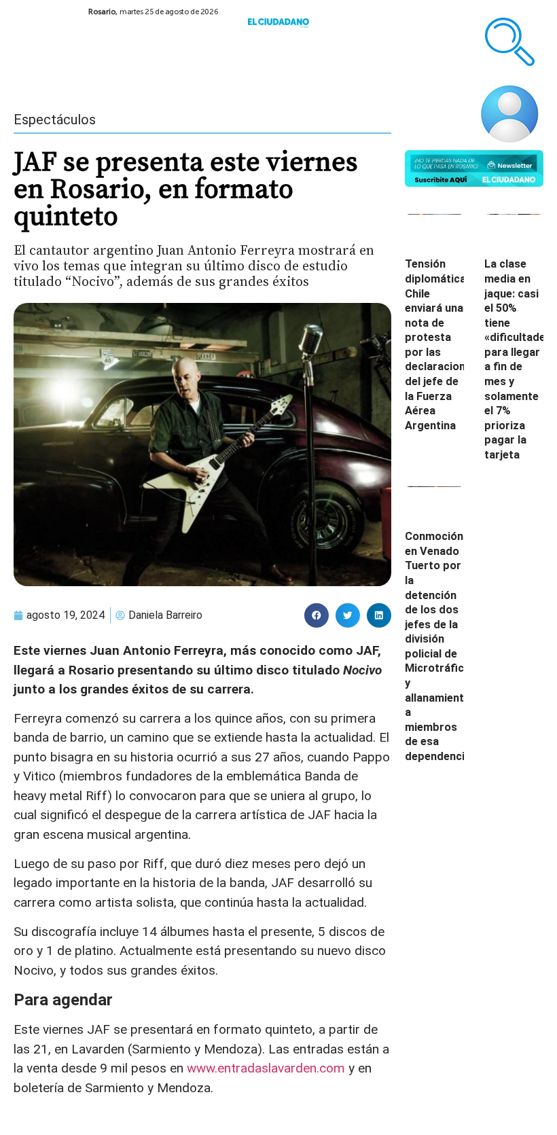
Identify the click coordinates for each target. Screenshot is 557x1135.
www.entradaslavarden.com (266, 1068)
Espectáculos (55, 119)
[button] (316, 615)
